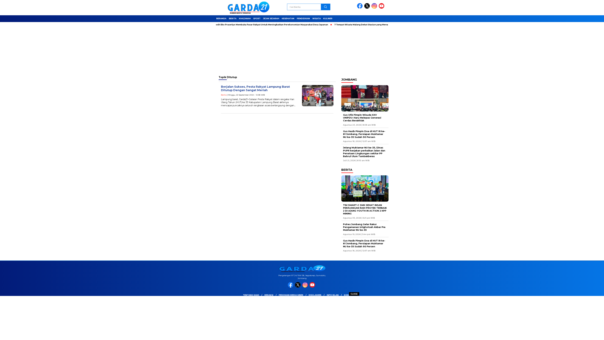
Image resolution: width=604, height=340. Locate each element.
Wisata (316, 18)
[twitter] (367, 8)
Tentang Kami (251, 295)
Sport (256, 18)
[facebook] (360, 8)
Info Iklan (333, 295)
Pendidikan (303, 18)
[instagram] (375, 8)
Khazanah (245, 18)
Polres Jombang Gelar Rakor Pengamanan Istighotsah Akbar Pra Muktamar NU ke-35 (364, 227)
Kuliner (327, 18)
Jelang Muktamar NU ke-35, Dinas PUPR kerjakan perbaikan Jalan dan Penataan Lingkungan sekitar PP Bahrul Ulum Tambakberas (364, 152)
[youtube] (382, 8)
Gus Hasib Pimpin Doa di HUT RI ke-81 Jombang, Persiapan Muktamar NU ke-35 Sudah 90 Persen (364, 134)
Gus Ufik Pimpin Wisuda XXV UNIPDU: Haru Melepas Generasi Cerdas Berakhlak (362, 117)
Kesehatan (288, 18)
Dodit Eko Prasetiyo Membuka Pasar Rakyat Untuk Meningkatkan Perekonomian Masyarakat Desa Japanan (257, 24)
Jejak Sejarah (271, 18)
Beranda (221, 18)
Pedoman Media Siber (291, 295)
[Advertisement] (302, 318)
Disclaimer (315, 295)
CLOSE (354, 294)
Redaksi (268, 295)
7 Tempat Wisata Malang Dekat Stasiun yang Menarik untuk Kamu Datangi (360, 24)
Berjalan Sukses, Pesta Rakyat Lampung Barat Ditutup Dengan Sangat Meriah (255, 88)
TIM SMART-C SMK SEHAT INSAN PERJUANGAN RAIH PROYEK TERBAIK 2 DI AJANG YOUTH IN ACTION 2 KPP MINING (365, 209)
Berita (232, 18)
